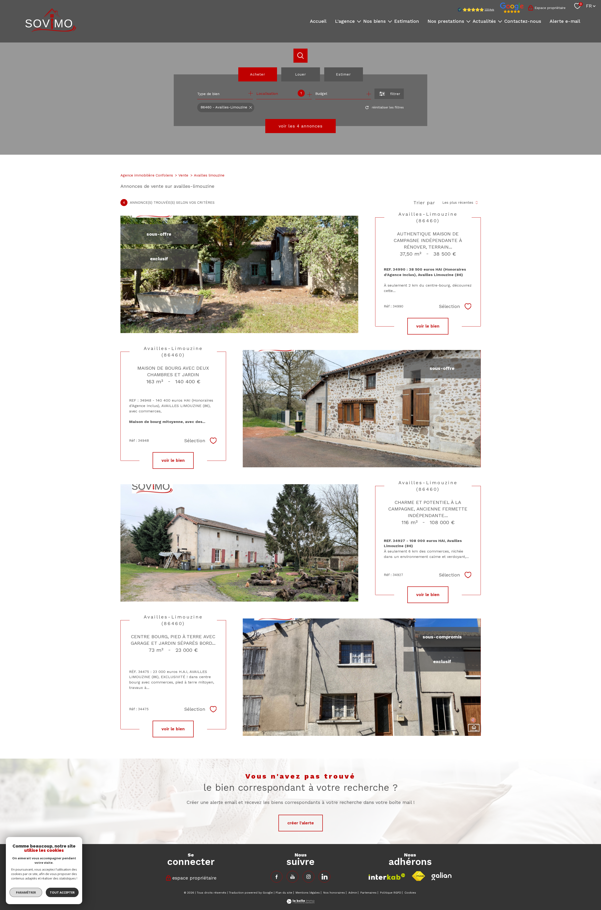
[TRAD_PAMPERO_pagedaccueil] (50, 30)
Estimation (406, 21)
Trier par (424, 202)
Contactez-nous (522, 21)
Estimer (343, 74)
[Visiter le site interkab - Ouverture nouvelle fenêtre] (387, 876)
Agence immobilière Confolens (146, 175)
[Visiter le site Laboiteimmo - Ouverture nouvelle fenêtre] (300, 902)
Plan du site (284, 892)
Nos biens (374, 21)
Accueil (318, 21)
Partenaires (368, 892)
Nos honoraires (334, 892)
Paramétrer (26, 892)
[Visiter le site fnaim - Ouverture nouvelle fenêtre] (418, 876)
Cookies (410, 892)
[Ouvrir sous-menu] (359, 21)
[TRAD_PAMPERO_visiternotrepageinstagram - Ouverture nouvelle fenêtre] (308, 877)
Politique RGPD (390, 892)
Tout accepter (62, 892)
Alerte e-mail (565, 21)
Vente (183, 175)
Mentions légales (308, 892)
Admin (352, 892)
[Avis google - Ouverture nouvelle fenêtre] (512, 8)
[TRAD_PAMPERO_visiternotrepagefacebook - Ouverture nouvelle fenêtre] (276, 877)
